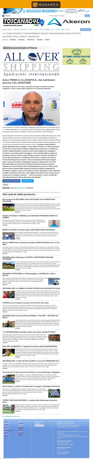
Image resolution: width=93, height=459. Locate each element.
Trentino (20, 431)
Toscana (21, 430)
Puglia (20, 426)
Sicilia (20, 428)
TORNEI (47, 39)
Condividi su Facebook (11, 181)
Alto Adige (21, 433)
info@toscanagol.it (66, 447)
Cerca (87, 15)
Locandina (37, 423)
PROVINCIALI (31, 39)
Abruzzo (6, 421)
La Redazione (21, 188)
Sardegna (21, 427)
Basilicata (7, 423)
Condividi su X (27, 181)
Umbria (20, 434)
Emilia (6, 427)
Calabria (6, 424)
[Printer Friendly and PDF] (5, 184)
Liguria (6, 433)
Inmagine (66, 452)
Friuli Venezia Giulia (9, 430)
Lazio (6, 431)
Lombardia (7, 434)
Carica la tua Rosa (85, 29)
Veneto (20, 435)
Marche (6, 435)
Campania (7, 426)
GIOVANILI (40, 39)
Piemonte (21, 423)
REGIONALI (21, 39)
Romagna (7, 428)
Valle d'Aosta (22, 424)
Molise (20, 421)
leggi (28, 210)
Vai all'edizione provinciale (11, 416)
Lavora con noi (38, 422)
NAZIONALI (13, 39)
